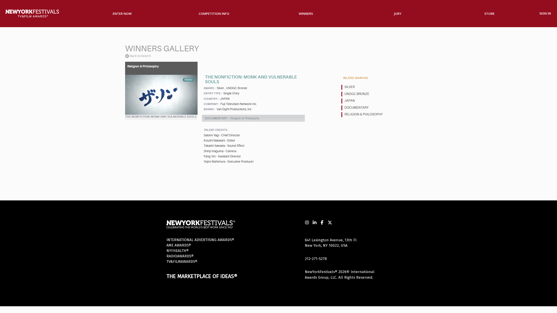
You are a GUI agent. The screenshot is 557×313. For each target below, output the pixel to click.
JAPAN (349, 101)
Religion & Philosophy (363, 114)
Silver (349, 87)
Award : (209, 88)
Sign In (545, 13)
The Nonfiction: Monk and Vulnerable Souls (160, 116)
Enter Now (122, 13)
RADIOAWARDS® (180, 256)
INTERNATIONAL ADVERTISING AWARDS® (200, 240)
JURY (397, 13)
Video (188, 79)
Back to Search (140, 56)
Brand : (209, 109)
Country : (211, 98)
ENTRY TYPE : (213, 93)
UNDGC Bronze (356, 94)
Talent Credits (215, 130)
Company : (211, 104)
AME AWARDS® (178, 245)
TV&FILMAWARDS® (181, 261)
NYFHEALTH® (177, 250)
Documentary (356, 108)
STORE (489, 13)
